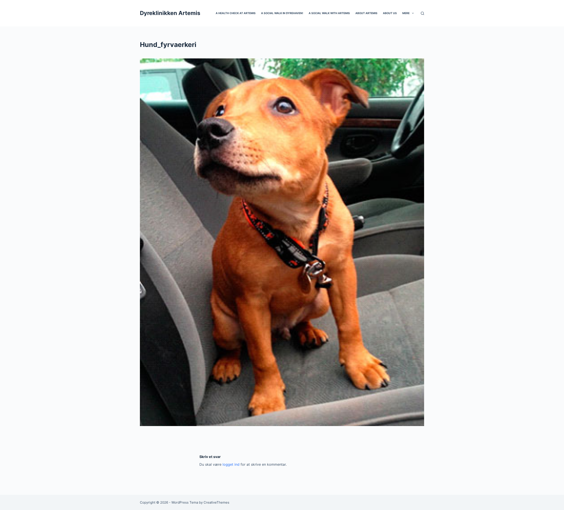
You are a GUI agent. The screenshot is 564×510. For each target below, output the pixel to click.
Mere (406, 13)
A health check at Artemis (236, 13)
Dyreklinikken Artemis (170, 13)
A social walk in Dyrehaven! (282, 13)
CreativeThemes (216, 502)
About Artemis (366, 13)
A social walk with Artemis (329, 13)
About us (390, 13)
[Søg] (422, 13)
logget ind (231, 464)
